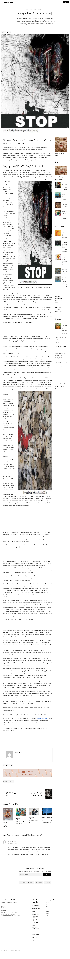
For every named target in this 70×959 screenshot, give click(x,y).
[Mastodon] (5, 32)
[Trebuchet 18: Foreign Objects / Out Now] (8, 814)
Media (44, 954)
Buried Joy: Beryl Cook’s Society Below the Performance (65, 215)
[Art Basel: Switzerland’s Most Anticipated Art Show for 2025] (21, 812)
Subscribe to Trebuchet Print (29, 954)
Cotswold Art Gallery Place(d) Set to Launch (36, 910)
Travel (47, 918)
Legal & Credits (39, 954)
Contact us (21, 954)
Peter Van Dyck (58, 311)
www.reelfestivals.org (42, 718)
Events (47, 906)
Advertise (16, 954)
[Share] (10, 32)
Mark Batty (57, 296)
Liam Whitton (29, 9)
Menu (66, 2)
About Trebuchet (49, 902)
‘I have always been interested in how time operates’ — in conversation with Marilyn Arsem (47, 820)
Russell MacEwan (59, 305)
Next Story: (36, 794)
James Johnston (58, 300)
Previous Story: (11, 794)
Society (47, 915)
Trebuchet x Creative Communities (53, 954)
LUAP (56, 302)
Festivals (5, 781)
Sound (47, 917)
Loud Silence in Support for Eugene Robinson (35, 928)
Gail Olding (57, 309)
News (47, 909)
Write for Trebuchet (64, 954)
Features (47, 908)
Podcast (47, 913)
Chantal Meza (58, 307)
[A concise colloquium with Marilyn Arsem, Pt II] (34, 811)
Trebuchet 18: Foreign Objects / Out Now (7, 824)
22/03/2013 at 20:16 (12, 843)
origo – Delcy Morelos (60, 346)
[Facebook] (2, 32)
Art (42, 9)
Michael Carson (58, 298)
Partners (47, 911)
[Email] (8, 32)
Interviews (11, 781)
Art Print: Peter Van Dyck (64, 271)
